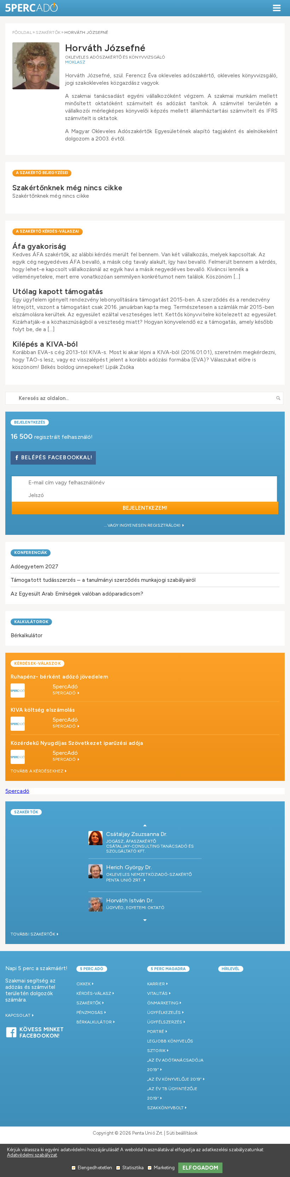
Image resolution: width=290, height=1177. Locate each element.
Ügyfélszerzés (164, 1022)
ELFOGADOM (200, 1168)
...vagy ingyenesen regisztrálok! (142, 525)
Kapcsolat (18, 1015)
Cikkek (83, 983)
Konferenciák (30, 552)
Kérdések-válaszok (37, 663)
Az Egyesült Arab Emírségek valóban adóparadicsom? (77, 593)
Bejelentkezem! (145, 508)
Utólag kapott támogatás (57, 291)
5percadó (17, 791)
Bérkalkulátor (26, 635)
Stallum (116, 847)
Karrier (156, 983)
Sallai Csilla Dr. (123, 834)
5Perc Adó (31, 8)
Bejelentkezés (29, 422)
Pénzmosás (89, 1012)
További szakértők (33, 934)
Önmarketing (162, 1002)
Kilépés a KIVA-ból (45, 344)
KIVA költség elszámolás (43, 710)
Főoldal (22, 32)
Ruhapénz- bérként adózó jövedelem (59, 677)
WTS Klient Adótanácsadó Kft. (142, 880)
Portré (155, 1031)
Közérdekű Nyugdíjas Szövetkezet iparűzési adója (77, 743)
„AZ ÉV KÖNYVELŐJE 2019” (174, 1079)
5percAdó (65, 686)
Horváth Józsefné (129, 900)
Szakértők (48, 32)
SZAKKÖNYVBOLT (165, 1107)
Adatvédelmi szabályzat (32, 1155)
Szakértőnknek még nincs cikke (67, 187)
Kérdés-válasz (93, 993)
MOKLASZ (75, 62)
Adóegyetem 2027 (35, 566)
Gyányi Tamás (123, 867)
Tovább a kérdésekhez (37, 771)
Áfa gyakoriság (39, 246)
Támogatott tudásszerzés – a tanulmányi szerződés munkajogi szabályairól (103, 579)
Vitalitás (157, 993)
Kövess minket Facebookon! (41, 1031)
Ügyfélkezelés (164, 1012)
